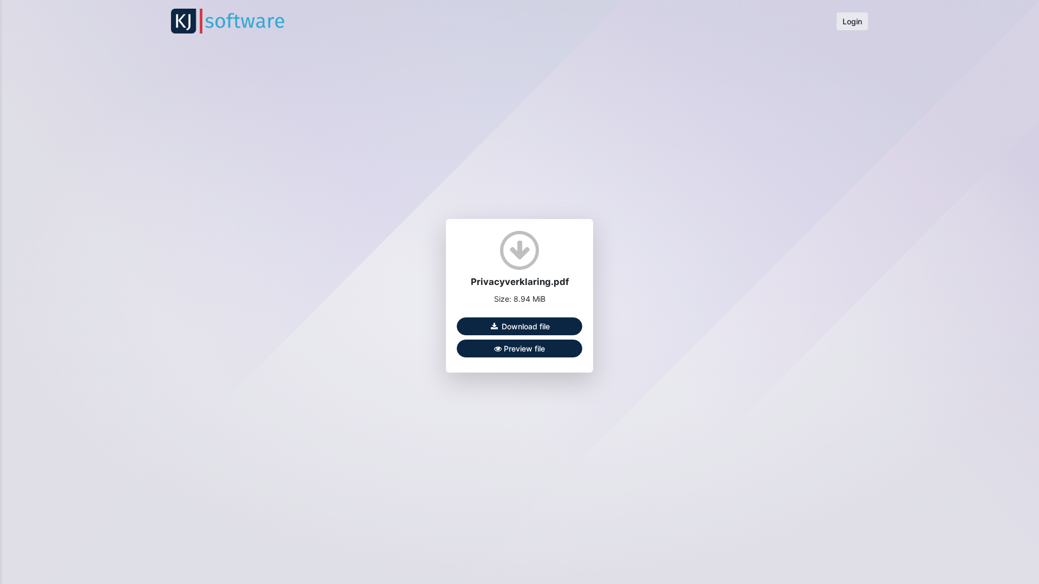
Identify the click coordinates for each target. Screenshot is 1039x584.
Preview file (523, 348)
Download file (524, 326)
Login (852, 21)
